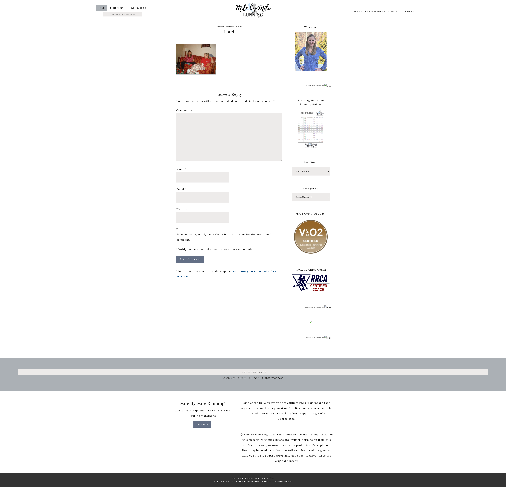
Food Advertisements (313, 86)
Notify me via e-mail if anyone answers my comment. (215, 249)
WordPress (278, 481)
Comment (184, 110)
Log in (288, 481)
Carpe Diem (241, 481)
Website (181, 209)
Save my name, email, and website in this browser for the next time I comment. (224, 237)
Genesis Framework (261, 481)
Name (181, 169)
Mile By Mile (253, 11)
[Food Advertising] (311, 322)
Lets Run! (202, 424)
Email (181, 189)
